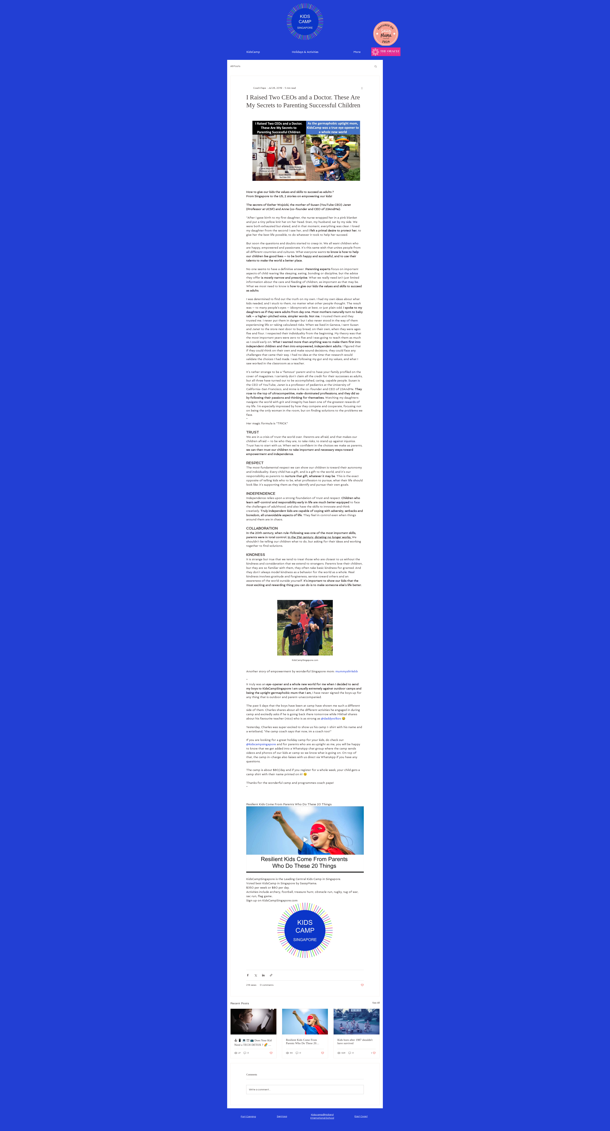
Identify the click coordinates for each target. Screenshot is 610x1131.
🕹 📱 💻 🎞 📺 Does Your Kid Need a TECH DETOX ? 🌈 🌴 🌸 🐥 (253, 1043)
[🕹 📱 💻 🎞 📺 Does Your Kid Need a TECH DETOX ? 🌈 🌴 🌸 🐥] (253, 1021)
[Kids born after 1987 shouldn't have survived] (357, 1021)
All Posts (235, 66)
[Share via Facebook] (247, 975)
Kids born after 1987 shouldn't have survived (355, 1041)
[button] (375, 66)
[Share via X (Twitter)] (255, 975)
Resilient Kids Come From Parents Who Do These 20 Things (301, 1041)
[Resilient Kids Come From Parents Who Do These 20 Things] (305, 1021)
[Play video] (305, 839)
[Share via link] (271, 975)
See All (376, 1002)
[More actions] (362, 88)
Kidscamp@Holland (322, 1114)
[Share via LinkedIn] (263, 975)
